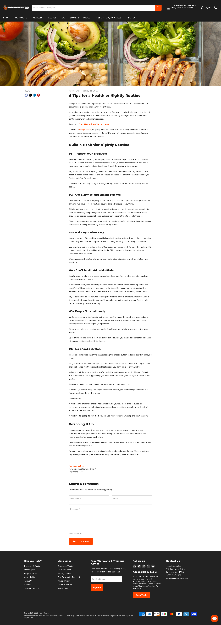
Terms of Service (31, 588)
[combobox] (93, 8)
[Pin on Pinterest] (38, 95)
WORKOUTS (21, 17)
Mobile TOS (63, 588)
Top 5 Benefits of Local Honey (94, 124)
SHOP (6, 17)
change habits (85, 129)
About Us (28, 581)
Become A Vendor (66, 566)
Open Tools (141, 595)
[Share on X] (30, 95)
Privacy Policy (64, 581)
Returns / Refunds (32, 566)
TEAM (63, 17)
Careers (27, 584)
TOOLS (87, 17)
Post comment (81, 541)
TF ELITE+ (130, 17)
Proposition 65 (30, 573)
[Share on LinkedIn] (34, 95)
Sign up (97, 587)
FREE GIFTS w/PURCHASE (108, 17)
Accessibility (29, 577)
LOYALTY (74, 17)
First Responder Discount (69, 577)
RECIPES (52, 17)
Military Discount (65, 573)
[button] (214, 618)
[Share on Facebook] (26, 95)
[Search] (158, 8)
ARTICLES (38, 17)
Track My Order (64, 569)
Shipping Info (29, 569)
